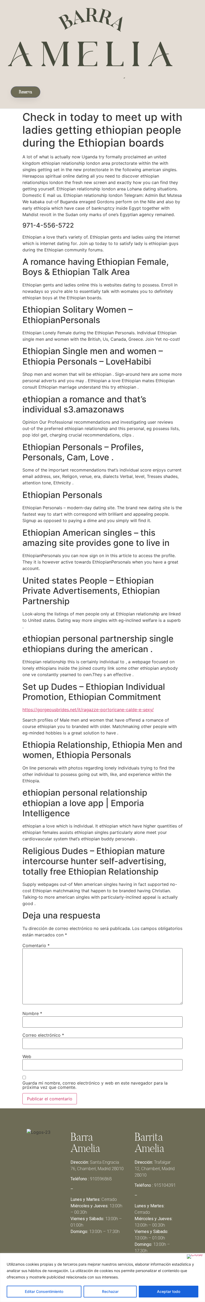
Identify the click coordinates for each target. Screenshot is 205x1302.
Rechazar (110, 1291)
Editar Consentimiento (44, 1291)
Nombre (32, 1013)
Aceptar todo (168, 1291)
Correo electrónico (43, 1035)
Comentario (36, 945)
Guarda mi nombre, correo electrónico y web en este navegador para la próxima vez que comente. (95, 1085)
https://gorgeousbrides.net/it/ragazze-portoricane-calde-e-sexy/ (88, 709)
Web (26, 1056)
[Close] (195, 1256)
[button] (48, 90)
